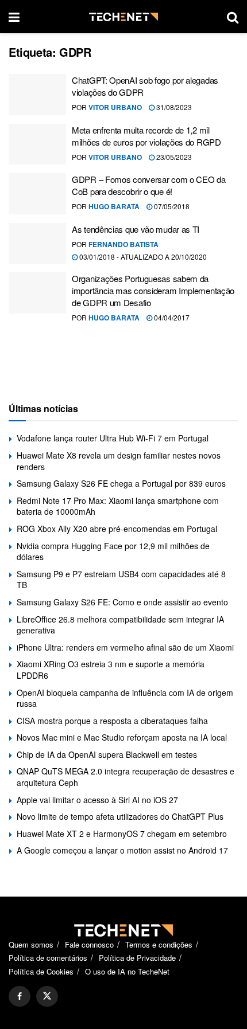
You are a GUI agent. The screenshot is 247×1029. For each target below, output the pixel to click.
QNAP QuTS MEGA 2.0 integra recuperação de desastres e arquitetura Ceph (125, 776)
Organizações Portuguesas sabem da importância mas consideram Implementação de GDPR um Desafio (153, 290)
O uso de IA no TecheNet (127, 971)
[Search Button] (232, 16)
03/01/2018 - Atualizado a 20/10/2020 (142, 256)
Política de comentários (48, 957)
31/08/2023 (173, 107)
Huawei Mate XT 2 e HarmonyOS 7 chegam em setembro (122, 833)
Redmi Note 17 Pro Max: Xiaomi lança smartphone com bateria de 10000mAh (118, 506)
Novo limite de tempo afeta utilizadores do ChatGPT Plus (120, 816)
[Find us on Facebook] (19, 996)
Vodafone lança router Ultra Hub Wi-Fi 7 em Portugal (113, 438)
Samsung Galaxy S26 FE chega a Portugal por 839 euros (121, 483)
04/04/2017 (171, 317)
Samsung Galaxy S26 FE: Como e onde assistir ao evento (122, 602)
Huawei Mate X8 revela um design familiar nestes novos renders (119, 460)
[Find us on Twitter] (47, 996)
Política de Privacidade (137, 957)
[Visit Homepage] (123, 17)
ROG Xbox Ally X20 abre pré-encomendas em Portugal (117, 528)
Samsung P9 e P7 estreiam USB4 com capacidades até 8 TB (121, 579)
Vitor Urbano (115, 107)
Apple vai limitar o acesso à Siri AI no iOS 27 (97, 799)
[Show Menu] (14, 16)
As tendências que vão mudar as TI (135, 229)
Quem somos (31, 944)
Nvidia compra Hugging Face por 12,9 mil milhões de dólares (113, 551)
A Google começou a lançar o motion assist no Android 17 (122, 850)
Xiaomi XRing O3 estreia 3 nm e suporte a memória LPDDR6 (110, 669)
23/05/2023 (173, 157)
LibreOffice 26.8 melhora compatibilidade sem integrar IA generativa (120, 624)
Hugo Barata (114, 206)
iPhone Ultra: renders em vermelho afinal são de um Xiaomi (125, 647)
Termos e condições (158, 944)
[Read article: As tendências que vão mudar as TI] (37, 243)
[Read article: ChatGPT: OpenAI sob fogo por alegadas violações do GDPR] (37, 94)
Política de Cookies (41, 971)
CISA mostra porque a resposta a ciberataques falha (112, 720)
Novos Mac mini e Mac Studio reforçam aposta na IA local (122, 737)
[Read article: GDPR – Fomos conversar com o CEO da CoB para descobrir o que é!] (37, 193)
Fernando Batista (123, 244)
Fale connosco (89, 944)
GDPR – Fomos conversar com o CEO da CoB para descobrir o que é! (149, 185)
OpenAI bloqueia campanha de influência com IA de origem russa (125, 698)
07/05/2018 (171, 206)
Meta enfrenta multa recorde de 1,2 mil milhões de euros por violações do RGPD (146, 136)
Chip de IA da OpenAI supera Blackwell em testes (107, 754)
